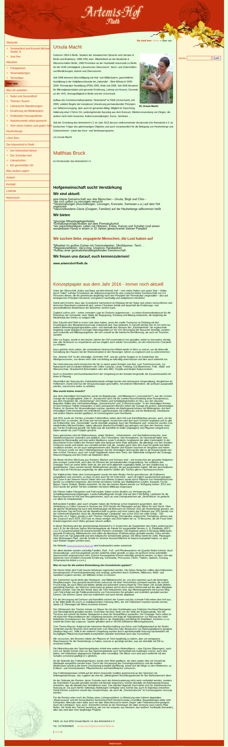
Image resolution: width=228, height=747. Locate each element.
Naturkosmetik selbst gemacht (28, 120)
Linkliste (11, 191)
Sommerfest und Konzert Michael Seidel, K (30, 50)
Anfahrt (10, 177)
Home (156, 40)
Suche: (182, 58)
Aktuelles (11, 62)
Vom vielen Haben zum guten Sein (31, 125)
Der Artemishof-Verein (23, 150)
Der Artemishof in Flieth (20, 144)
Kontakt (10, 184)
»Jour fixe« (13, 138)
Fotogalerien (18, 68)
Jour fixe (15, 56)
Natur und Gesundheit (23, 96)
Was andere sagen (17, 170)
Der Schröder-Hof (21, 155)
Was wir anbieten (16, 90)
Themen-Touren (20, 101)
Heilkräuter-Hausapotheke (26, 115)
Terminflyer (17, 78)
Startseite (12, 42)
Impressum (13, 197)
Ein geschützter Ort (21, 165)
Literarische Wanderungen (26, 106)
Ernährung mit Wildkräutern (26, 111)
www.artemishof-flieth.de (80, 545)
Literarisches (18, 160)
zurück (57, 732)
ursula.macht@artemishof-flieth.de (95, 726)
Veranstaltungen (20, 73)
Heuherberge (14, 131)
